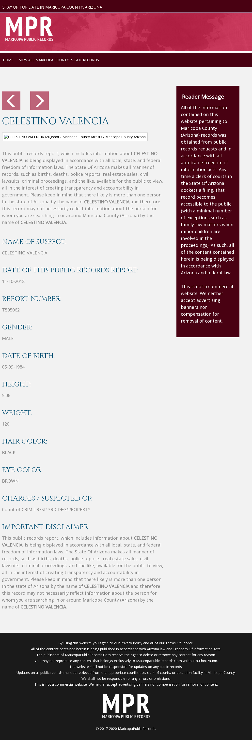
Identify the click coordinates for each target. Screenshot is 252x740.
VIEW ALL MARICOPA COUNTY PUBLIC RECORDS (59, 60)
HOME (8, 60)
